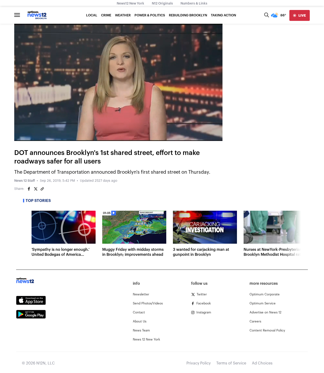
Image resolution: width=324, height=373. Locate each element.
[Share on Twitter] (35, 189)
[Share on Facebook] (29, 189)
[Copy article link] (42, 189)
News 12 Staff (24, 180)
